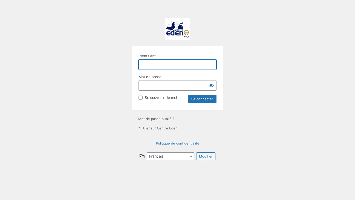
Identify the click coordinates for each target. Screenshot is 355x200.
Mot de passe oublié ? (156, 119)
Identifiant (147, 56)
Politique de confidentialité (177, 143)
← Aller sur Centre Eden (158, 128)
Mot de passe (150, 76)
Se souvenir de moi (161, 97)
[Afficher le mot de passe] (211, 85)
